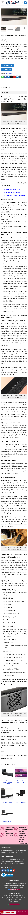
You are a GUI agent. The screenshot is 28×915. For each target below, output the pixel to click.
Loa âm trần (5, 850)
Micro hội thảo (21, 850)
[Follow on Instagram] (5, 870)
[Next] (24, 17)
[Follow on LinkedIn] (11, 870)
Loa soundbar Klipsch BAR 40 (7, 820)
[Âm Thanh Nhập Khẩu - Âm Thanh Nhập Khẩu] (12, 3)
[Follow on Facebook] (2, 870)
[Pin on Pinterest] (14, 77)
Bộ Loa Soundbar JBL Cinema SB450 (7, 802)
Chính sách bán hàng (8, 859)
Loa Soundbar (9, 33)
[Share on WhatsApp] (2, 77)
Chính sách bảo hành (18, 863)
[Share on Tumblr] (20, 77)
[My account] (22, 2)
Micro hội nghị (13, 850)
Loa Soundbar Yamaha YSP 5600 (7, 782)
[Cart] (25, 2)
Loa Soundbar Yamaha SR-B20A (20, 781)
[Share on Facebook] (5, 77)
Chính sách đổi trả (6, 863)
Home (2, 33)
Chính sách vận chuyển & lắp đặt (14, 861)
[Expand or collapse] (25, 92)
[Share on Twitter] (8, 77)
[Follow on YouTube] (14, 870)
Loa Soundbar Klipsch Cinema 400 (21, 802)
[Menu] (2, 2)
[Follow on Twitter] (8, 870)
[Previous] (3, 17)
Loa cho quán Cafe (18, 852)
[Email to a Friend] (11, 77)
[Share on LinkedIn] (17, 77)
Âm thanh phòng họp (7, 852)
